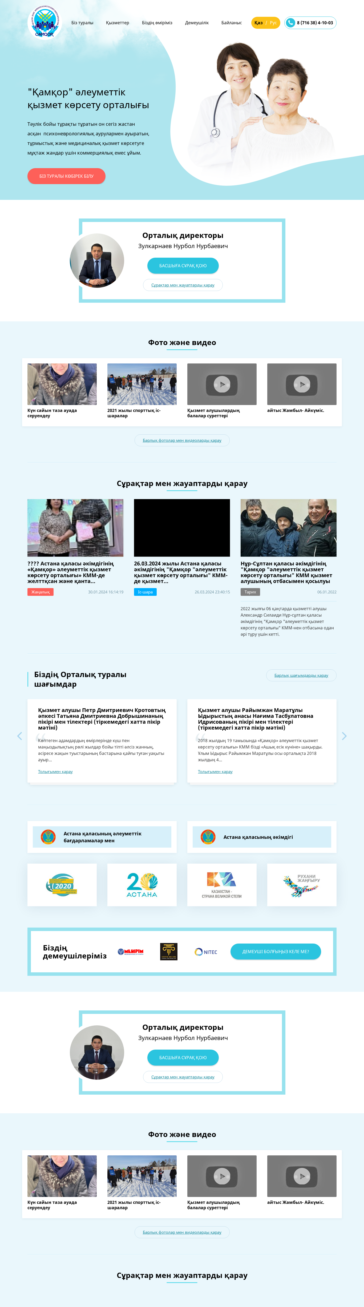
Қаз (258, 23)
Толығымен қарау (55, 771)
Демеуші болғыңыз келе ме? (275, 951)
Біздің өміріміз (157, 23)
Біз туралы (82, 23)
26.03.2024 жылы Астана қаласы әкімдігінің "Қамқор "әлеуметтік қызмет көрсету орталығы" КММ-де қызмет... (181, 572)
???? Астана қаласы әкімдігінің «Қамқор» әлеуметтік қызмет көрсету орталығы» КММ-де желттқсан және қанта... (70, 572)
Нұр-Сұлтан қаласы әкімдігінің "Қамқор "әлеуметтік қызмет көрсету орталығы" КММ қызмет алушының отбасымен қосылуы (286, 572)
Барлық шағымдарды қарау (301, 675)
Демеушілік (197, 23)
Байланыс (231, 23)
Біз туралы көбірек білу (66, 176)
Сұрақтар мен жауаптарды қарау (183, 285)
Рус (273, 23)
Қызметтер (117, 23)
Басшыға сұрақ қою (183, 266)
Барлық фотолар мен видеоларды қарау (182, 440)
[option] (182, 112)
